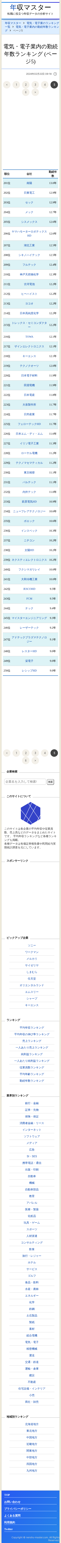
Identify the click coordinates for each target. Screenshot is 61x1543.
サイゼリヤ (32, 965)
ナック (29, 608)
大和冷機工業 (29, 579)
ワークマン (32, 952)
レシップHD (29, 670)
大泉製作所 (29, 404)
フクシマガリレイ (29, 569)
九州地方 (31, 1470)
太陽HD (29, 550)
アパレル (31, 1202)
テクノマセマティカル (29, 462)
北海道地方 (32, 1424)
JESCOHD (29, 588)
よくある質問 (12, 1515)
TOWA (29, 336)
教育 (32, 1196)
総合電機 (31, 1335)
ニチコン (29, 540)
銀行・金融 (32, 1103)
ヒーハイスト (29, 293)
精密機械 (31, 1348)
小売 (32, 1395)
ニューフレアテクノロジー (29, 511)
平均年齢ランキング (32, 1074)
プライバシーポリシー (17, 1508)
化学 (32, 1302)
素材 (32, 1328)
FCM (29, 598)
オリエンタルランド (32, 985)
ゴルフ (32, 1275)
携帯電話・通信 (31, 1163)
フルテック (29, 264)
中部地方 (31, 1457)
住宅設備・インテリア (31, 1388)
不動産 (32, 1382)
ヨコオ (29, 303)
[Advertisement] (30, 133)
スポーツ (31, 1229)
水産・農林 (32, 1289)
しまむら (31, 972)
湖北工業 (29, 245)
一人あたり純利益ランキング (31, 1060)
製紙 (32, 1322)
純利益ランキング (32, 1054)
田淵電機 (29, 385)
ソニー (32, 945)
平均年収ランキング (32, 1027)
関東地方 (31, 1450)
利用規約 (9, 1522)
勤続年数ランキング (32, 1080)
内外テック (29, 491)
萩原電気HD (29, 501)
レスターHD (29, 651)
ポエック (29, 521)
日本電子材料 (29, 375)
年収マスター (30, 7)
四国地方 (31, 1464)
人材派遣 (31, 1236)
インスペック (29, 530)
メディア (31, 1143)
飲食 (32, 1249)
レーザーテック (29, 627)
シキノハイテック (29, 255)
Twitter (8, 1529)
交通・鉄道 (32, 1362)
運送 (32, 1355)
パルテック (29, 482)
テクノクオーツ (29, 365)
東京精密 (29, 472)
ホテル (32, 1262)
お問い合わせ (12, 1501)
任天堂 (32, 978)
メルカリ (31, 958)
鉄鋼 (32, 1309)
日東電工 (29, 192)
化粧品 (32, 1216)
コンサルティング (32, 1242)
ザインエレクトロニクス (29, 346)
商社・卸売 (32, 1401)
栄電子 (29, 660)
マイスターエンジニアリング (29, 618)
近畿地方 (31, 1444)
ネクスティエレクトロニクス (29, 559)
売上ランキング (31, 1041)
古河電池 (29, 284)
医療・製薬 (32, 1209)
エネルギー (32, 1295)
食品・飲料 (32, 1282)
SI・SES (32, 1156)
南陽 (29, 183)
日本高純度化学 (29, 313)
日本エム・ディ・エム (29, 433)
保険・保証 (32, 1116)
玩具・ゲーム (32, 1222)
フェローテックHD (29, 424)
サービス (31, 1269)
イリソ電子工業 (29, 443)
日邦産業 (29, 414)
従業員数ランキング (32, 1067)
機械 (32, 1182)
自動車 (32, 1176)
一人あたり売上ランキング (32, 1047)
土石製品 (31, 1315)
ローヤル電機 (29, 453)
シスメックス (29, 221)
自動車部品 (32, 1189)
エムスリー (32, 991)
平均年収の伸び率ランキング (31, 1034)
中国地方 (31, 1437)
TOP (7, 1494)
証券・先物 (32, 1109)
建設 (32, 1375)
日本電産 (29, 394)
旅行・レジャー (31, 1255)
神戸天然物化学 (29, 274)
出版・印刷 (32, 1169)
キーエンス (29, 356)
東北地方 (31, 1430)
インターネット (31, 1129)
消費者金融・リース (32, 1123)
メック (29, 212)
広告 (32, 1149)
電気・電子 (32, 1342)
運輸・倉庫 (32, 1368)
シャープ (31, 998)
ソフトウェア (32, 1136)
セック (29, 202)
